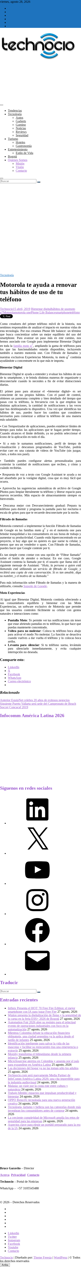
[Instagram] (37, 913)
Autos (19, 117)
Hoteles (20, 142)
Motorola (9, 312)
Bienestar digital (41, 309)
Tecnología (15, 114)
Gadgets (21, 121)
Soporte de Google (35, 586)
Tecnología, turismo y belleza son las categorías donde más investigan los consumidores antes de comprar (44, 1108)
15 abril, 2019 (21, 309)
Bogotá (12, 156)
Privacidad (18, 1175)
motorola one (23, 312)
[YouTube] (37, 883)
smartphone (62, 312)
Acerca (4, 1175)
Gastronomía (24, 146)
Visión (20, 167)
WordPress (60, 1257)
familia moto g (22, 345)
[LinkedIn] (37, 823)
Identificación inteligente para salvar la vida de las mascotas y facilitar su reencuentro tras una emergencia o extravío (43, 1047)
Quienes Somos (17, 160)
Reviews (21, 131)
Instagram (14, 1240)
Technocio (6, 309)
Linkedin (13, 1233)
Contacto (21, 170)
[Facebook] (37, 944)
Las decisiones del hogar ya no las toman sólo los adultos (43, 1068)
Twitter (12, 1236)
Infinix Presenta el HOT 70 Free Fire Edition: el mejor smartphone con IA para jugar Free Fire (41, 1009)
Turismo (13, 138)
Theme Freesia (42, 1257)
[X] (37, 853)
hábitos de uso (60, 309)
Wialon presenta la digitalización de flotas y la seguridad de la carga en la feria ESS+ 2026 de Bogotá (44, 1017)
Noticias (21, 128)
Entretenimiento (18, 149)
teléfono (75, 312)
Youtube (13, 1247)
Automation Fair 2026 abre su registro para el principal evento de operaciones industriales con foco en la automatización (42, 1026)
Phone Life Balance (43, 312)
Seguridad (22, 135)
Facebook (14, 1243)
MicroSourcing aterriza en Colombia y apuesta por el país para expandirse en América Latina (43, 1062)
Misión (20, 163)
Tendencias (15, 110)
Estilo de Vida (24, 153)
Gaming (21, 124)
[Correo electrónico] (37, 974)
